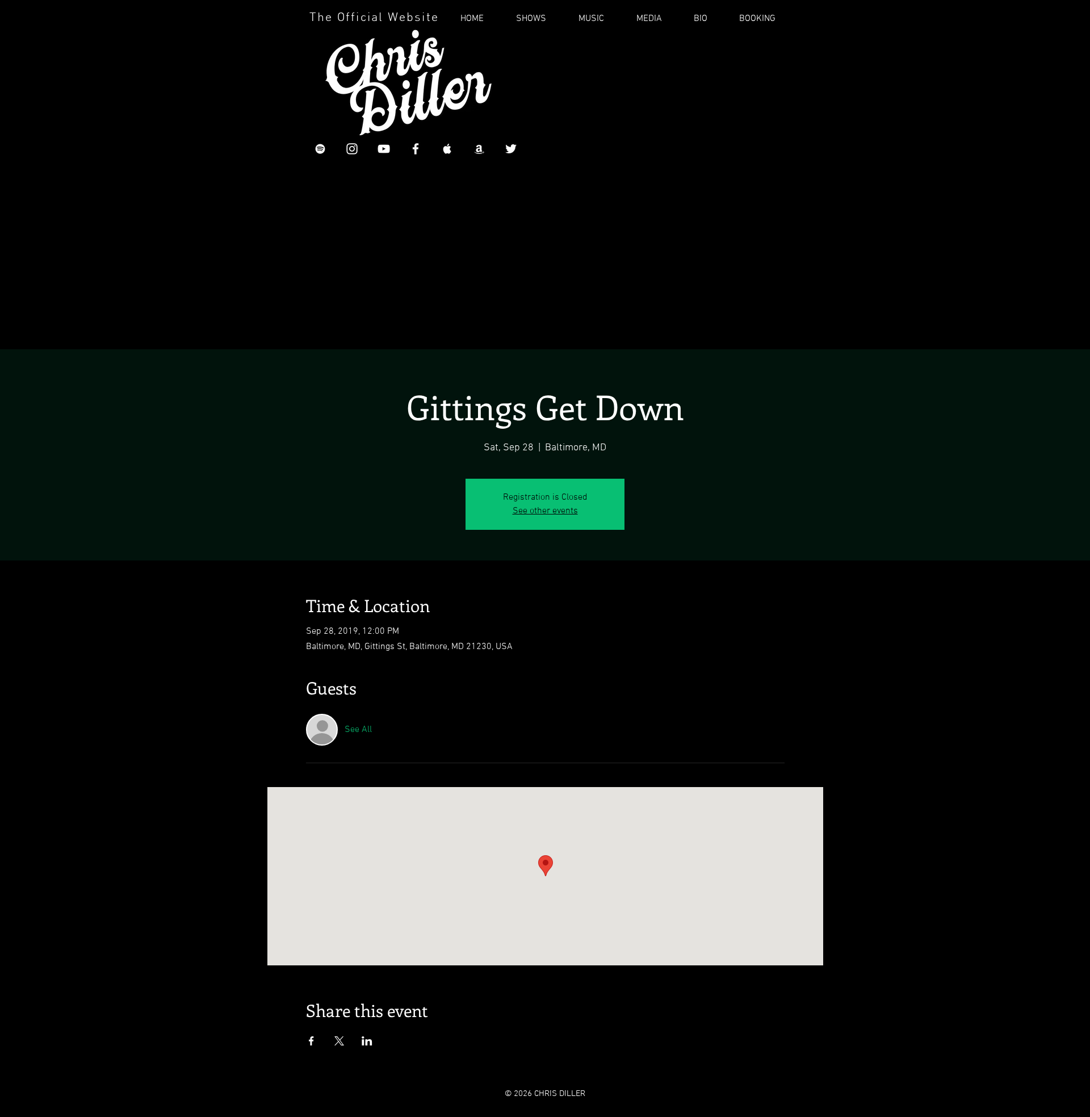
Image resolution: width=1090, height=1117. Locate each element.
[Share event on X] (339, 1040)
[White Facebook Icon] (415, 148)
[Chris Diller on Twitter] (511, 148)
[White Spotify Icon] (320, 148)
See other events (545, 511)
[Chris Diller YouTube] (383, 148)
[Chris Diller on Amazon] (479, 148)
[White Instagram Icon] (352, 148)
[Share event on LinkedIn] (367, 1040)
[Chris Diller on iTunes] (447, 148)
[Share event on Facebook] (311, 1040)
